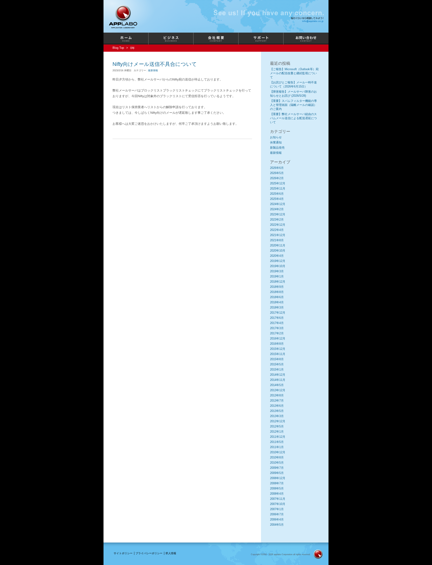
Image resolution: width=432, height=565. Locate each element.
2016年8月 (277, 343)
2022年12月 (277, 224)
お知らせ (276, 137)
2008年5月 (277, 488)
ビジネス (171, 39)
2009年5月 (277, 473)
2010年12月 (277, 452)
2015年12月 (277, 349)
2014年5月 (277, 385)
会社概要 (216, 39)
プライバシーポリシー (148, 553)
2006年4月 (277, 519)
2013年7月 (277, 400)
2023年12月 (277, 214)
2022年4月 (277, 230)
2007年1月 (277, 509)
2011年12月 (277, 436)
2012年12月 (277, 421)
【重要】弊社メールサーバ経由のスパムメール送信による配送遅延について (293, 118)
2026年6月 (277, 168)
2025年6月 (277, 193)
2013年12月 (277, 390)
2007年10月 (277, 504)
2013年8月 (277, 395)
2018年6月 (277, 297)
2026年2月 (277, 178)
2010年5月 (277, 462)
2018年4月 (277, 302)
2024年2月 (277, 209)
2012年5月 (277, 426)
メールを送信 (313, 21)
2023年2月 (277, 219)
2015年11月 (277, 354)
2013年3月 (277, 416)
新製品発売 (277, 147)
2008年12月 (277, 478)
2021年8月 (277, 240)
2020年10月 (277, 250)
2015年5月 (277, 364)
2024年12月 (277, 204)
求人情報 (170, 553)
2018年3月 (277, 307)
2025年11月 (277, 188)
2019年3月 (277, 271)
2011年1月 (277, 447)
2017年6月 (277, 317)
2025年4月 (277, 199)
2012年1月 (277, 431)
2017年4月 (277, 323)
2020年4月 (277, 255)
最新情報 (153, 70)
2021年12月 (277, 235)
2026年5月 (277, 173)
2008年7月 (277, 483)
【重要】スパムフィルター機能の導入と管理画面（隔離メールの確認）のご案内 (293, 105)
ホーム (126, 39)
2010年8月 (277, 457)
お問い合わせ (306, 39)
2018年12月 (277, 281)
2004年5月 (277, 524)
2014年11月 (277, 380)
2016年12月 (277, 338)
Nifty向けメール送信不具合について (154, 64)
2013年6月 (277, 405)
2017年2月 (277, 333)
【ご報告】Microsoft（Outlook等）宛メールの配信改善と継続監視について (294, 73)
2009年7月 (277, 467)
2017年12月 (277, 312)
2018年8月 (277, 292)
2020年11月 (277, 245)
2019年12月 (277, 261)
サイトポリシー (123, 553)
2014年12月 (277, 374)
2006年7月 (277, 514)
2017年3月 (277, 328)
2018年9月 (277, 286)
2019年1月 (277, 276)
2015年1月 (277, 369)
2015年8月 (277, 359)
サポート (261, 39)
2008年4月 (277, 493)
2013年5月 (277, 411)
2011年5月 (277, 442)
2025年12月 (277, 183)
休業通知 (276, 142)
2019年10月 (277, 266)
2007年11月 (277, 498)
